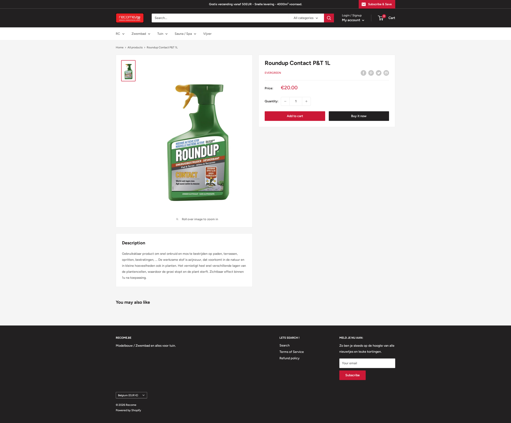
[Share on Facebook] (363, 73)
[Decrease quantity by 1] (285, 101)
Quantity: (271, 101)
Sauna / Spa (183, 34)
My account (351, 20)
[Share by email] (386, 73)
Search (284, 345)
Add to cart (295, 116)
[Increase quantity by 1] (306, 101)
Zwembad (139, 34)
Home (120, 47)
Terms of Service (291, 352)
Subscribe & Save (380, 4)
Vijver (207, 34)
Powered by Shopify (128, 410)
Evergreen (273, 73)
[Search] (329, 18)
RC (118, 34)
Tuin (160, 34)
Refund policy (289, 358)
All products (135, 47)
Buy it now (358, 116)
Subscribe (352, 375)
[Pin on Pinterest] (371, 73)
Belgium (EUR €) (128, 395)
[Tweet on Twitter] (378, 73)
